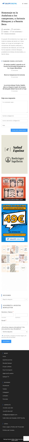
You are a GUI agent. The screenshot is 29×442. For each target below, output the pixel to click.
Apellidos (17, 317)
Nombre (4, 317)
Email (4, 320)
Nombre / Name (7, 312)
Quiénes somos (7, 360)
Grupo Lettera (7, 366)
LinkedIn (5, 395)
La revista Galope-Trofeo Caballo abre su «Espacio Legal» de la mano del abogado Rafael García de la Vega (14, 87)
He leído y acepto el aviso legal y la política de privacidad (14, 336)
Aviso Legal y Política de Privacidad (13, 427)
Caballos (6, 31)
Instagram (6, 392)
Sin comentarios (17, 31)
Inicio (4, 356)
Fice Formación (7, 370)
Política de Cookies (8, 430)
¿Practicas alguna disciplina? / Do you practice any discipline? (13, 328)
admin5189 (7, 29)
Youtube (5, 399)
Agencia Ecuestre (8, 373)
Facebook (6, 385)
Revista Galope (7, 363)
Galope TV (6, 376)
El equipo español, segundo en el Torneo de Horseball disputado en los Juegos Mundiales (14, 66)
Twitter (5, 389)
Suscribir (6, 341)
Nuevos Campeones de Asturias (14, 75)
